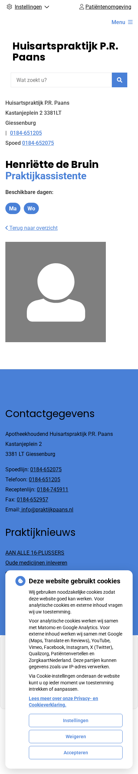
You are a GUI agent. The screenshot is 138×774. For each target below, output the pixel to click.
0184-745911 (52, 489)
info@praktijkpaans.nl (46, 509)
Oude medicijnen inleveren (36, 563)
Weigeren (76, 736)
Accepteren (76, 752)
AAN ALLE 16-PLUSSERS (34, 553)
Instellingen (75, 720)
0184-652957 (32, 499)
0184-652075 (46, 469)
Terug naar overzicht (33, 228)
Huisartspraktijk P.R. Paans (65, 51)
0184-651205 (44, 479)
